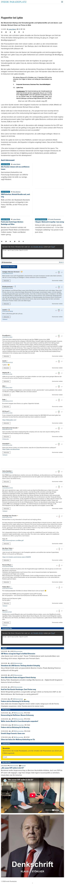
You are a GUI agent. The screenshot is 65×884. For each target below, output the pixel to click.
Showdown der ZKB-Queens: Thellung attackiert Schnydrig (20, 666)
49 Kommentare (17, 663)
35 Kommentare (17, 675)
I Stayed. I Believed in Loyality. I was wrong (49, 222)
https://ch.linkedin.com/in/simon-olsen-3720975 (16, 557)
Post (52, 247)
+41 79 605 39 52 (36, 247)
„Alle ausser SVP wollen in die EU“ (12, 768)
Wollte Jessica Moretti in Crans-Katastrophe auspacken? (19, 721)
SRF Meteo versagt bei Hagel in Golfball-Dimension (18, 654)
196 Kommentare (19, 713)
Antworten (6, 280)
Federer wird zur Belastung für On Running (15, 701)
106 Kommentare (19, 731)
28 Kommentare (17, 651)
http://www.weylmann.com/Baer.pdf (12, 540)
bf (10, 651)
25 (19, 29)
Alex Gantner (16, 192)
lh (10, 663)
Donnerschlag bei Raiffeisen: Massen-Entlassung (17, 715)
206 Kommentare (18, 699)
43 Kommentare (17, 687)
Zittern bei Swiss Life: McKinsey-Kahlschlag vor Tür (18, 740)
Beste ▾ (61, 262)
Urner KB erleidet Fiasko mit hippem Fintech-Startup (18, 678)
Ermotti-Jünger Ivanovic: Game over (13, 733)
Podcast (23, 766)
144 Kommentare (18, 737)
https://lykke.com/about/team (11, 449)
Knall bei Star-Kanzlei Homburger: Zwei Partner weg (18, 689)
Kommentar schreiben (9, 266)
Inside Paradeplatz (55, 219)
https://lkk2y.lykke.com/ (9, 420)
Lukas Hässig (12, 29)
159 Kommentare (19, 719)
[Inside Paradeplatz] (13, 2)
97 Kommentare (14, 766)
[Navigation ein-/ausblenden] (62, 2)
